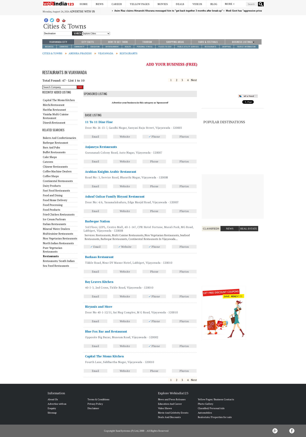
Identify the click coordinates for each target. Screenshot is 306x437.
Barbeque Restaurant (55, 142)
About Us (53, 399)
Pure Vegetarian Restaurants (52, 249)
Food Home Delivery (55, 200)
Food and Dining (53, 195)
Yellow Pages (139, 4)
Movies (163, 4)
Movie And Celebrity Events (173, 412)
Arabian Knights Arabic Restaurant (110, 172)
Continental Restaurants (58, 181)
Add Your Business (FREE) (171, 64)
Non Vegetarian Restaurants (60, 238)
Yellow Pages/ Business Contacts (216, 399)
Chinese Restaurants (55, 166)
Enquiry (52, 408)
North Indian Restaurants (58, 243)
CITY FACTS (88, 42)
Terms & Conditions (98, 399)
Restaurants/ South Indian (59, 261)
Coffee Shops (51, 176)
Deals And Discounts (169, 417)
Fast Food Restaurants (56, 190)
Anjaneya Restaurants (101, 147)
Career (117, 4)
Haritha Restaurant (54, 109)
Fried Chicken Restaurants (59, 214)
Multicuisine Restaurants (58, 233)
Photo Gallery (205, 403)
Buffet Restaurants (54, 152)
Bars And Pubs (51, 147)
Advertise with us (82, 11)
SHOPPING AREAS (175, 42)
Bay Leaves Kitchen (99, 282)
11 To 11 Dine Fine (99, 122)
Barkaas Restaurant (99, 257)
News (99, 4)
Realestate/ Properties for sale (215, 417)
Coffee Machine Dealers (57, 171)
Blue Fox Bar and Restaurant (106, 331)
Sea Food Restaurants (56, 265)
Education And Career (170, 403)
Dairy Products (52, 185)
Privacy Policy (95, 403)
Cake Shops (50, 157)
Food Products (51, 209)
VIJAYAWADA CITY (58, 42)
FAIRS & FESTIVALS (208, 42)
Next (194, 80)
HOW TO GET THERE (118, 42)
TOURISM (147, 42)
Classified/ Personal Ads (211, 408)
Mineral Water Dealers (56, 229)
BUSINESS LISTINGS (242, 42)
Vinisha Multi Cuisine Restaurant (56, 116)
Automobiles (205, 412)
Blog (213, 4)
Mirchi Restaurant (53, 105)
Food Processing (53, 205)
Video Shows (165, 408)
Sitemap (52, 412)
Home (84, 4)
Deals (180, 4)
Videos (197, 4)
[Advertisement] (187, 25)
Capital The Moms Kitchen (104, 356)
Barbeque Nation (97, 221)
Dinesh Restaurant (54, 122)
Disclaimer (93, 408)
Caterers (48, 162)
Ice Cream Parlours (54, 219)
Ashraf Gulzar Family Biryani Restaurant (114, 196)
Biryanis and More (98, 307)
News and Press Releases (172, 399)
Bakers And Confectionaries (59, 138)
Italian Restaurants (54, 224)
